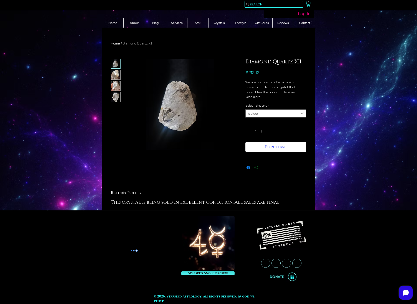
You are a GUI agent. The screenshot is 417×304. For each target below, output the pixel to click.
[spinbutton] (255, 131)
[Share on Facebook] (248, 167)
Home (115, 43)
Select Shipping (257, 105)
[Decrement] (249, 131)
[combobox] (275, 113)
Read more (252, 97)
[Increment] (262, 131)
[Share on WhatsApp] (256, 167)
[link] (308, 4)
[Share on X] (264, 167)
